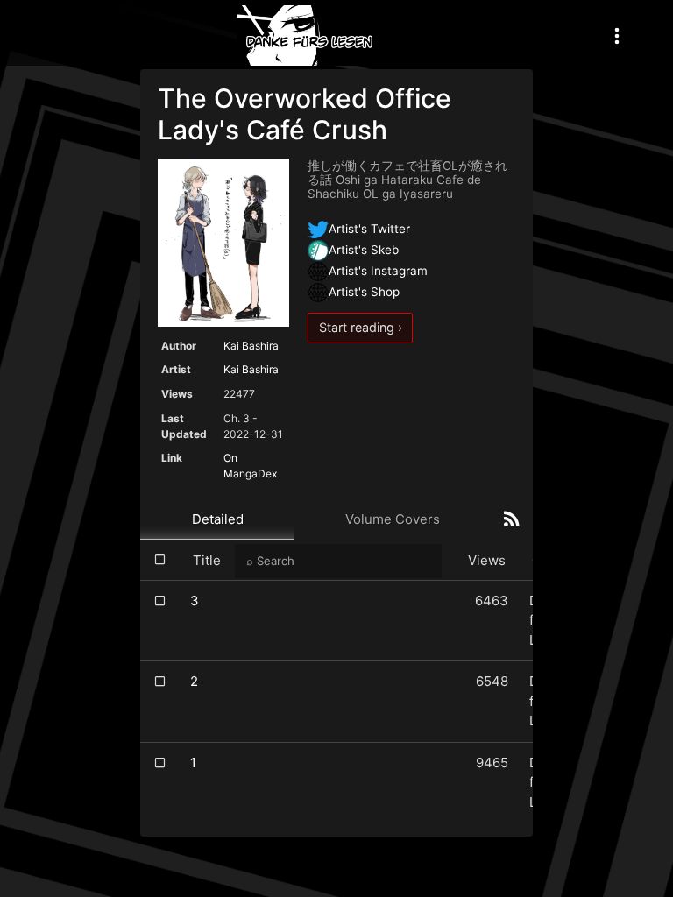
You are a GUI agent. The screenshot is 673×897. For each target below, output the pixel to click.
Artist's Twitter (369, 229)
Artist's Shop (364, 292)
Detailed (218, 519)
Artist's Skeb (364, 250)
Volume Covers (392, 519)
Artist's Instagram (378, 271)
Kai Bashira (251, 345)
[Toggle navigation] (617, 35)
